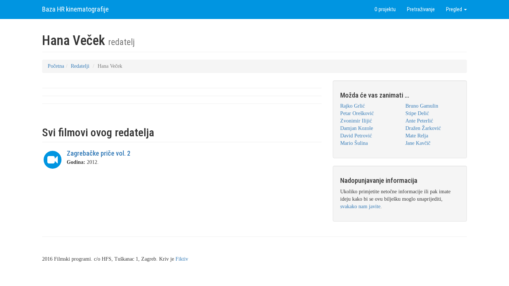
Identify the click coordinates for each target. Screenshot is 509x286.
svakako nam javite (360, 206)
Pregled (454, 9)
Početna (56, 66)
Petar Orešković (357, 113)
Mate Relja (416, 136)
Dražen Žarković (423, 128)
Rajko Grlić (352, 106)
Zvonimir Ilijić (356, 121)
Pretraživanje (421, 9)
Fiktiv (182, 259)
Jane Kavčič (417, 143)
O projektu (385, 9)
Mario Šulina (354, 143)
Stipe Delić (417, 113)
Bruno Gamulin (421, 106)
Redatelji (80, 66)
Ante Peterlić (419, 121)
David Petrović (356, 136)
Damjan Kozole (356, 128)
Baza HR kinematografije (75, 9)
